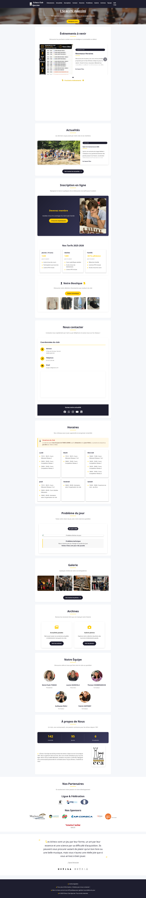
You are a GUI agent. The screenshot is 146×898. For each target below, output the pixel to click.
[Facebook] (65, 412)
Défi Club (114, 4)
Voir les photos (89, 643)
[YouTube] (77, 412)
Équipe (110, 3)
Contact (75, 3)
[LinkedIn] (81, 412)
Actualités (59, 3)
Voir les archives (57, 643)
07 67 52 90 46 (50, 360)
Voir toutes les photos (72, 597)
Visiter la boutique (73, 293)
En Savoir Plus (79, 69)
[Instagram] (73, 412)
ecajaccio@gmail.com (52, 367)
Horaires (81, 3)
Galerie (96, 3)
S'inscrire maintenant (58, 221)
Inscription (67, 3)
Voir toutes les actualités (72, 171)
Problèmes (89, 3)
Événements (50, 3)
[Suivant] (105, 59)
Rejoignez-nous (73, 21)
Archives (103, 3)
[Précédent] (41, 59)
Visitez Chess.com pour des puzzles (73, 546)
